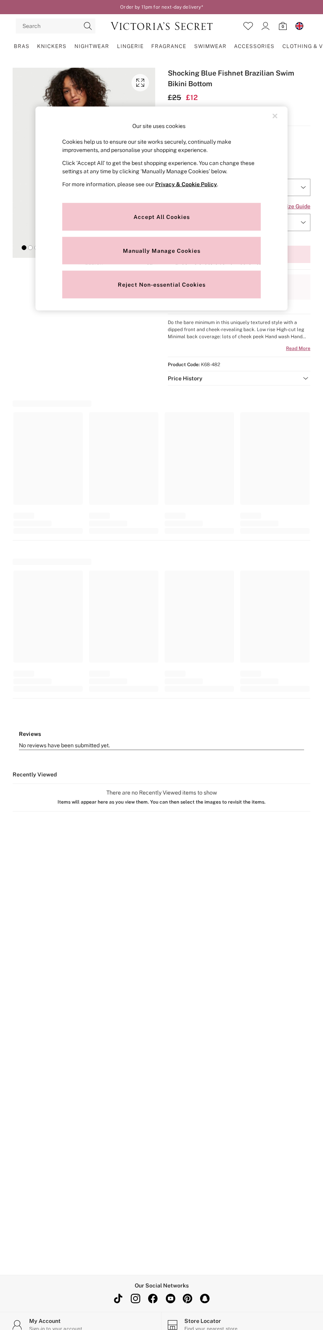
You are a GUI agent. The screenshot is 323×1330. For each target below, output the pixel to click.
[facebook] (153, 1298)
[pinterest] (187, 1298)
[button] (24, 247)
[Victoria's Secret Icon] (162, 26)
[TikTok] (118, 1298)
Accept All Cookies (162, 216)
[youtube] (170, 1298)
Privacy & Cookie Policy (186, 184)
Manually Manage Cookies (161, 250)
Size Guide (296, 206)
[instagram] (135, 1298)
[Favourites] (248, 26)
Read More (298, 348)
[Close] (275, 115)
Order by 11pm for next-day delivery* (161, 7)
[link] (265, 26)
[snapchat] (204, 1298)
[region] (161, 208)
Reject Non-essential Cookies (162, 284)
